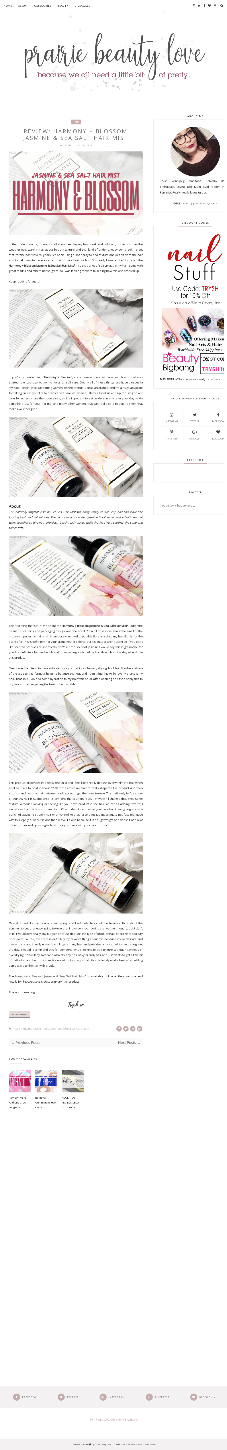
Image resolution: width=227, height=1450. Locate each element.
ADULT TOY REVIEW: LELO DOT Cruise (70, 1102)
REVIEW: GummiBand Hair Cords (45, 1102)
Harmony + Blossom (42, 1028)
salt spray (81, 1028)
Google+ (194, 438)
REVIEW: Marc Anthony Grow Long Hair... (17, 1102)
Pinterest (171, 438)
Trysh (67, 145)
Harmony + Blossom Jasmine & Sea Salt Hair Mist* (50, 976)
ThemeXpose (103, 1444)
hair (76, 122)
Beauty (62, 5)
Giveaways (82, 5)
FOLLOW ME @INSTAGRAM (117, 1419)
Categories (42, 5)
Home (8, 5)
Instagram (171, 421)
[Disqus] (76, 1188)
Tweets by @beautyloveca (178, 505)
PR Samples (65, 1028)
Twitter (194, 421)
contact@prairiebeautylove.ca (199, 203)
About (23, 5)
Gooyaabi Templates (143, 1444)
